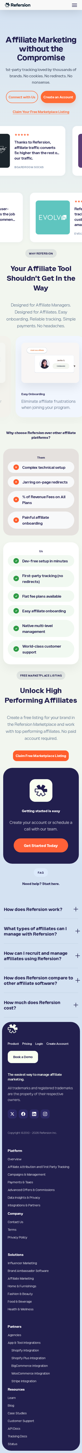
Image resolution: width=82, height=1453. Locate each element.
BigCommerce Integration (29, 1365)
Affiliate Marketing (21, 1278)
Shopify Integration (25, 1350)
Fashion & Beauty (20, 1293)
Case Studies (17, 1413)
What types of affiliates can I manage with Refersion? (35, 931)
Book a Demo (23, 1057)
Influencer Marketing (22, 1263)
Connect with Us (22, 97)
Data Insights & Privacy (24, 1197)
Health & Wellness (20, 1309)
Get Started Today (41, 845)
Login (39, 1043)
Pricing (27, 1043)
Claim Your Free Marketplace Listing (41, 112)
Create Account (57, 1043)
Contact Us (15, 1222)
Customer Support (21, 1420)
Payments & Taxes (20, 1182)
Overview (14, 1159)
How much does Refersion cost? (32, 1005)
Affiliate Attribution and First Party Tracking (38, 1166)
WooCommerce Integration (30, 1373)
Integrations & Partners (24, 1205)
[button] (74, 5)
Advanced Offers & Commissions (31, 1189)
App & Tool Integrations (24, 1342)
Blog (11, 1405)
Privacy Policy (17, 1237)
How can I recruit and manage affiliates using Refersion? (35, 955)
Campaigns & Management (27, 1174)
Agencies (14, 1335)
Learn (12, 1397)
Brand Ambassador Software (28, 1270)
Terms (12, 1229)
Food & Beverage (20, 1301)
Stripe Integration (23, 1381)
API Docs (14, 1428)
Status (12, 1444)
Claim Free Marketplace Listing (41, 756)
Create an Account (58, 97)
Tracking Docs (17, 1436)
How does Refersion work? (33, 909)
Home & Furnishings (22, 1286)
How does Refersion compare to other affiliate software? (38, 980)
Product (13, 1043)
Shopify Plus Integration (28, 1358)
